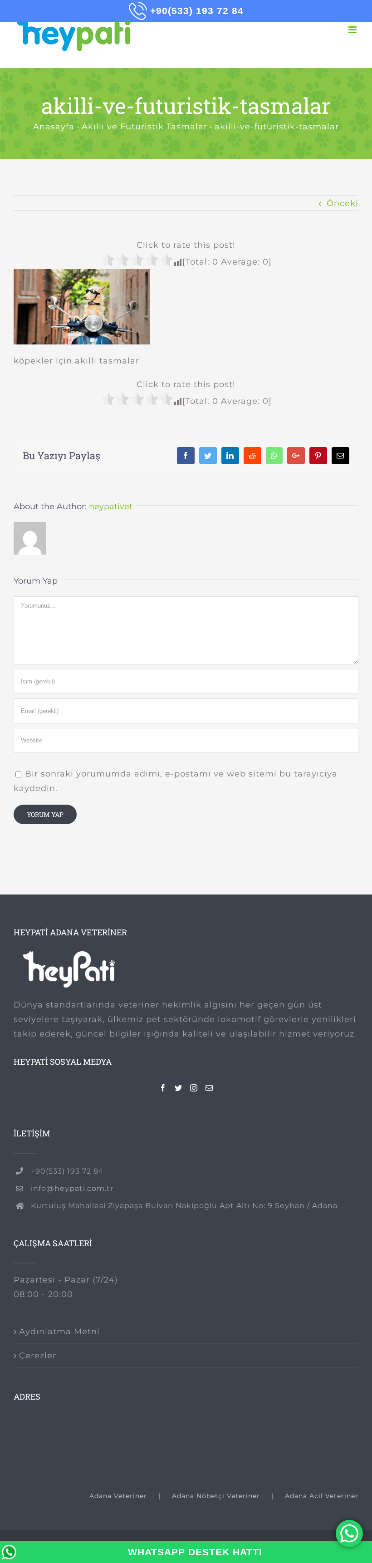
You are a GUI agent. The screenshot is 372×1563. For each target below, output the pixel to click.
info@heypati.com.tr (72, 1188)
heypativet (110, 506)
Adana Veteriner (118, 1496)
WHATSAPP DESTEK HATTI (195, 1552)
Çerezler (37, 1356)
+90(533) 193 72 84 (67, 1171)
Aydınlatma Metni (59, 1332)
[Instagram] (194, 1087)
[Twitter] (178, 1087)
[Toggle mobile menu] (353, 29)
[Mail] (209, 1087)
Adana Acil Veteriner (321, 1496)
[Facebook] (163, 1087)
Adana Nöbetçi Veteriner (216, 1496)
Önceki (342, 203)
